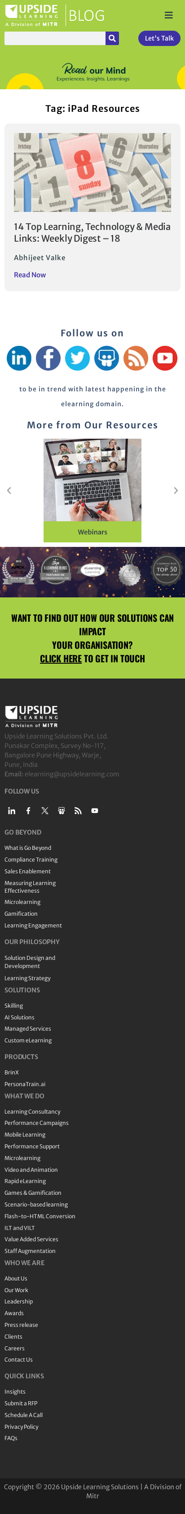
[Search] (112, 38)
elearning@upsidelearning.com (72, 774)
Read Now (30, 275)
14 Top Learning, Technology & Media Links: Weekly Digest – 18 (92, 232)
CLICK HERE (61, 658)
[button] (8, 490)
